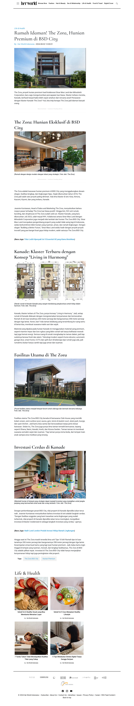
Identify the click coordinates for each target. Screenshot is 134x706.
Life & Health (86, 3)
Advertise (71, 695)
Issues (79, 695)
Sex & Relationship (73, 3)
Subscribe (44, 695)
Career (97, 695)
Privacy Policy (88, 695)
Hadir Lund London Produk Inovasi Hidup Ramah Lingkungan (49, 531)
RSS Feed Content (108, 695)
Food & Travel (97, 3)
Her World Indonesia (32, 618)
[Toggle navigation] (18, 3)
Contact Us (62, 695)
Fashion (51, 3)
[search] (116, 3)
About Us (53, 695)
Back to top (67, 698)
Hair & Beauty (60, 3)
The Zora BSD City (31, 559)
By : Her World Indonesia (24, 44)
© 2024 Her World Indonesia (28, 695)
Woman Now (42, 3)
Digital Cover (108, 3)
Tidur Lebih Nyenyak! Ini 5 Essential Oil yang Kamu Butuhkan (49, 239)
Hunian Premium (49, 559)
